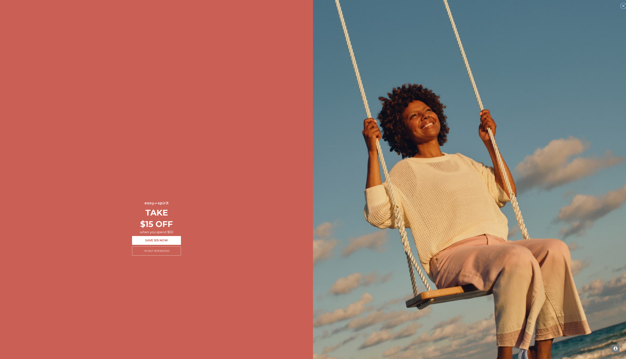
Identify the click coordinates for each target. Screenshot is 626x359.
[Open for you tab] (615, 348)
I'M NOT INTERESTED (156, 251)
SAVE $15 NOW (156, 240)
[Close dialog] (623, 5)
